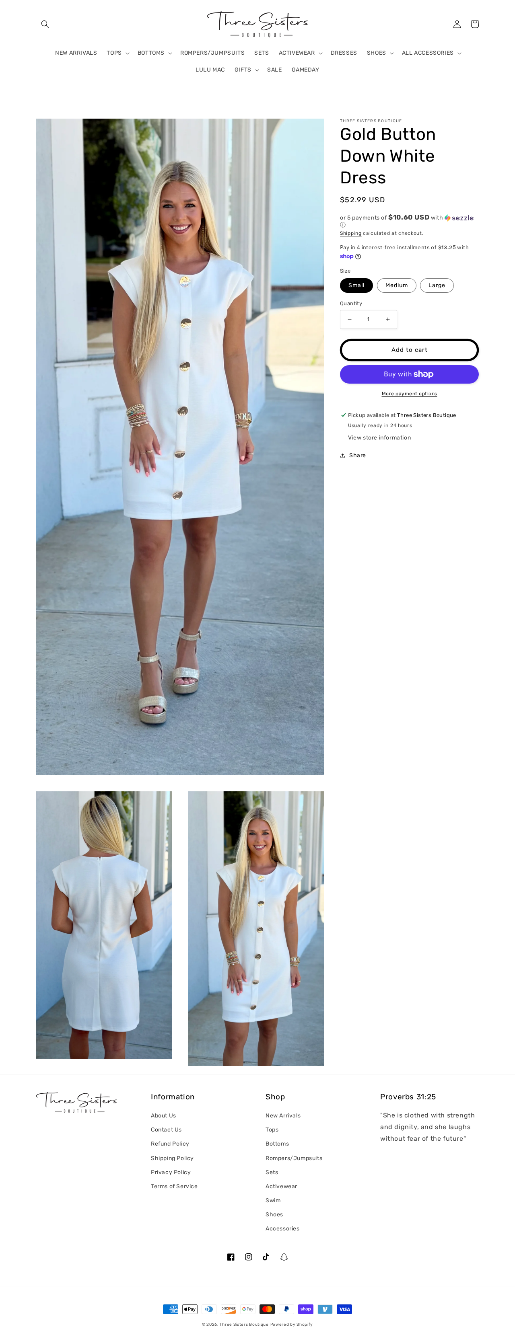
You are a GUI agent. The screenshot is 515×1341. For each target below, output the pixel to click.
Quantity (351, 303)
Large (436, 285)
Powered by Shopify (291, 1324)
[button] (45, 24)
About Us (163, 1115)
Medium (396, 285)
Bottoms (277, 1143)
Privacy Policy (171, 1172)
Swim (273, 1200)
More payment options (409, 393)
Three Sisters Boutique (243, 1324)
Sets (272, 1172)
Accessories (283, 1228)
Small (356, 285)
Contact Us (166, 1129)
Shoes (274, 1214)
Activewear (281, 1186)
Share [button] (357, 455)
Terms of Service (174, 1186)
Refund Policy (170, 1143)
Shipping (351, 233)
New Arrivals (283, 1115)
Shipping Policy (172, 1158)
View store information (379, 438)
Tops (272, 1129)
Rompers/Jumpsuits (294, 1158)
